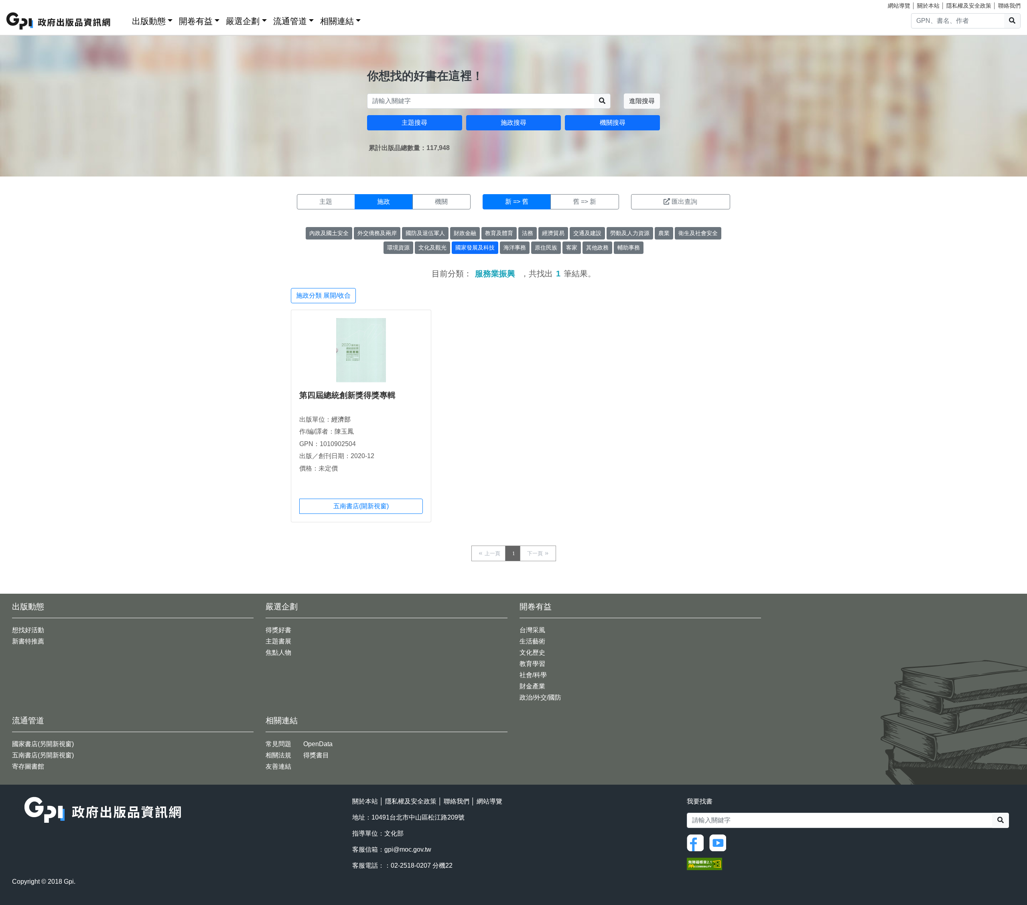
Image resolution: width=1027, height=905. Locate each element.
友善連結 (278, 766)
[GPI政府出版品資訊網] (58, 21)
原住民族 (546, 247)
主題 (325, 201)
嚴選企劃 (243, 21)
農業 (664, 233)
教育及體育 (499, 233)
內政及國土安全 (329, 233)
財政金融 (465, 233)
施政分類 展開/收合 (323, 295)
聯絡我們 (1009, 5)
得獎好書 (278, 630)
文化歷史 (532, 652)
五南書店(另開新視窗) (43, 755)
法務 (527, 233)
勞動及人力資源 (629, 233)
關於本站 (928, 5)
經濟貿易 (553, 233)
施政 (383, 201)
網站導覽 (899, 5)
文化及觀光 (432, 247)
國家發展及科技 (475, 247)
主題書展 (278, 641)
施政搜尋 (513, 122)
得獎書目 (316, 755)
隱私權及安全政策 (968, 5)
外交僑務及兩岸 (377, 233)
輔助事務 (628, 247)
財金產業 (532, 686)
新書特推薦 (28, 641)
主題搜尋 (414, 122)
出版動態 (149, 21)
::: (123, 19)
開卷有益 (196, 21)
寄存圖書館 (28, 766)
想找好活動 (28, 630)
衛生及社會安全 (698, 233)
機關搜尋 (612, 122)
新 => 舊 (516, 201)
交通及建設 (587, 233)
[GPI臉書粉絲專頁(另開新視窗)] (697, 842)
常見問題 (278, 744)
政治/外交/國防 (540, 697)
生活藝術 (532, 641)
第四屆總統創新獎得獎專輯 (347, 395)
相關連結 (337, 21)
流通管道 (290, 21)
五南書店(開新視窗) (361, 506)
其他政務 (597, 247)
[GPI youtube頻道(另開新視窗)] (719, 842)
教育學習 (532, 663)
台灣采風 (532, 630)
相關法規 (278, 755)
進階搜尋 (642, 100)
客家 (571, 247)
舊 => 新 (584, 201)
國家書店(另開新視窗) (43, 744)
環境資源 (398, 247)
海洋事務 (514, 247)
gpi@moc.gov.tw (407, 849)
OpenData (318, 744)
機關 (441, 201)
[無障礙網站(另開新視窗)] (704, 863)
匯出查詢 (684, 201)
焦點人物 (278, 652)
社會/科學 (533, 675)
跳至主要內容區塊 (22, 4)
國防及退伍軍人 (425, 233)
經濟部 (341, 419)
